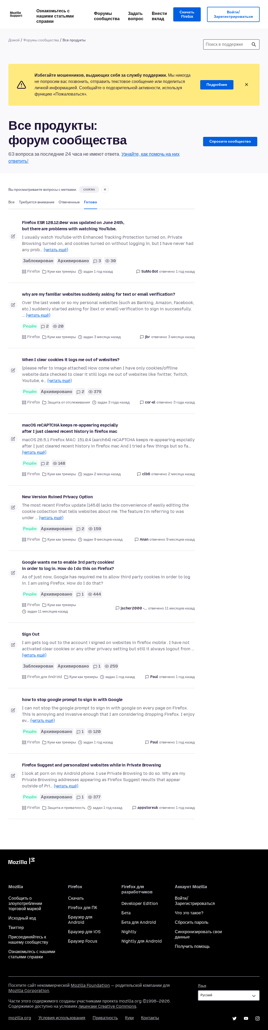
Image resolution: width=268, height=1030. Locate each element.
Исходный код (22, 918)
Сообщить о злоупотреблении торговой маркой (25, 903)
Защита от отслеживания (68, 402)
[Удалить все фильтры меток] (105, 189)
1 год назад (185, 271)
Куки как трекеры (61, 271)
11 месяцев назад (180, 608)
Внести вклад (159, 16)
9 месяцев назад (180, 539)
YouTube (246, 1018)
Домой (14, 40)
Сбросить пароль (191, 922)
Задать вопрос (135, 16)
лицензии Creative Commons (107, 1006)
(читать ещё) (56, 249)
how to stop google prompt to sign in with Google (72, 699)
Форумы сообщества (107, 16)
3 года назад (184, 402)
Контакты (150, 1017)
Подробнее (216, 84)
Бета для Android (138, 922)
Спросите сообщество (230, 141)
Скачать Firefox (187, 14)
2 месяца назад (181, 474)
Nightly (128, 931)
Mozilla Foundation (90, 985)
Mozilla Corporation (28, 990)
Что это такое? (189, 912)
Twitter (234, 1018)
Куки (129, 1017)
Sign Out (31, 634)
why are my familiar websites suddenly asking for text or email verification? (98, 294)
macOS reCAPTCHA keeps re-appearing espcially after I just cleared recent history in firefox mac (70, 428)
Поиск (254, 44)
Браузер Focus (82, 941)
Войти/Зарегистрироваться (233, 14)
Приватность (105, 1017)
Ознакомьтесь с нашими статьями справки (55, 16)
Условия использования (61, 1017)
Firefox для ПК (82, 907)
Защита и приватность (66, 807)
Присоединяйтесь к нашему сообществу (28, 939)
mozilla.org (19, 1017)
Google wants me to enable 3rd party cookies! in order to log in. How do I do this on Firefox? (68, 565)
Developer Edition (139, 903)
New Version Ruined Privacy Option (57, 496)
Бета (126, 912)
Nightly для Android (141, 941)
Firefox (33, 271)
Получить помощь (192, 946)
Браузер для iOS (84, 931)
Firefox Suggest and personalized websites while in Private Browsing (91, 765)
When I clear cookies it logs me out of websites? (70, 359)
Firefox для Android (44, 677)
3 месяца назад (181, 337)
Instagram (257, 1018)
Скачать (76, 898)
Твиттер (16, 927)
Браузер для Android (80, 920)
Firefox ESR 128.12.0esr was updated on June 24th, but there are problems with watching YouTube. (73, 225)
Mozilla (21, 862)
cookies (89, 189)
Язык (202, 985)
